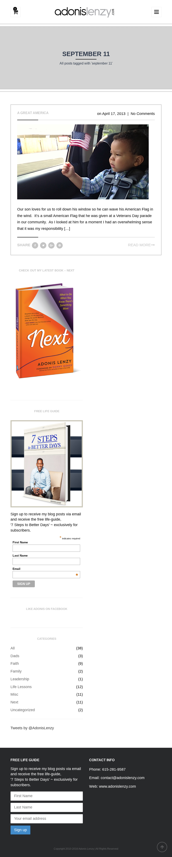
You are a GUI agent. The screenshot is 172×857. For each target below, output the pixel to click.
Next (14, 702)
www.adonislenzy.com (117, 786)
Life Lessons (21, 687)
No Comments (143, 114)
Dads (14, 656)
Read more (139, 245)
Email (45, 568)
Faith (14, 663)
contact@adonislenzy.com (123, 778)
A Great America (33, 113)
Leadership (19, 679)
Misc (14, 694)
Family (16, 671)
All (12, 648)
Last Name (20, 555)
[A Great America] (83, 161)
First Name (20, 542)
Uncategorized (22, 710)
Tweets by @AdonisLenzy (32, 728)
